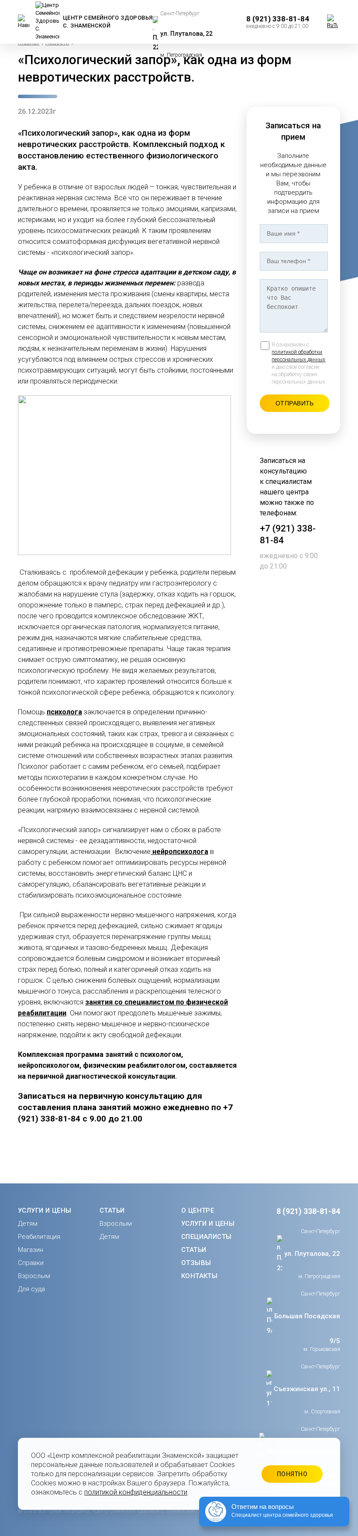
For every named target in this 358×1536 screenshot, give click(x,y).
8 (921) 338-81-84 (308, 1211)
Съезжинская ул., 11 (307, 1389)
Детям (28, 1223)
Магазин (30, 1250)
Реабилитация (39, 1237)
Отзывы (196, 1263)
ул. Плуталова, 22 (186, 33)
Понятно (292, 1474)
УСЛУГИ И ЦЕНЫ (44, 1210)
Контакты (199, 1276)
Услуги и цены (207, 1223)
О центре (197, 1210)
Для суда (31, 1289)
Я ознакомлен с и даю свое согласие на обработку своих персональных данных (298, 363)
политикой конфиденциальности (135, 1492)
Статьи (194, 1250)
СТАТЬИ (112, 1210)
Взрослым (34, 1276)
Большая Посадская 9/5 (307, 1328)
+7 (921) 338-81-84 (288, 534)
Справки (31, 1263)
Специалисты (206, 1237)
